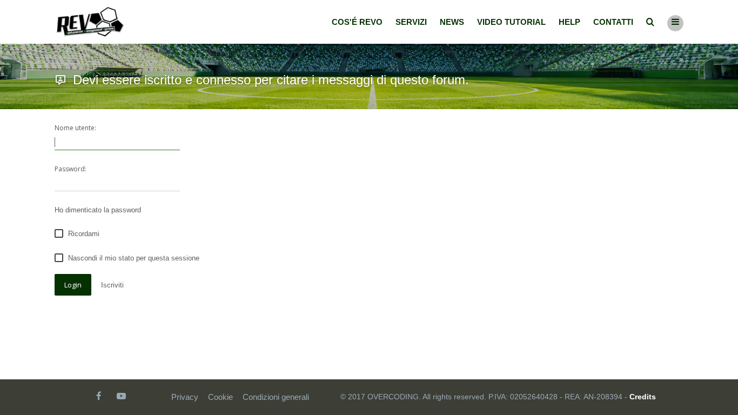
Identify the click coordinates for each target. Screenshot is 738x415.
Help (569, 21)
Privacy (184, 396)
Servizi (411, 21)
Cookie (220, 396)
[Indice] (90, 21)
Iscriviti (112, 285)
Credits (642, 396)
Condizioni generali (276, 396)
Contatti (613, 21)
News (452, 21)
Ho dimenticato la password (98, 210)
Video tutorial (511, 21)
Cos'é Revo (357, 21)
